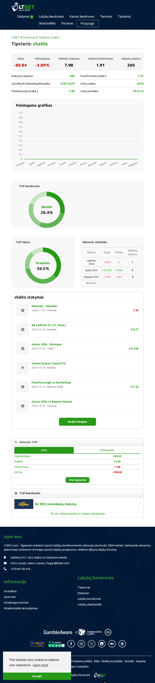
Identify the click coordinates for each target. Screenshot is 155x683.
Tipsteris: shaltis (49, 37)
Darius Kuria (21, 466)
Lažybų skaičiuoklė (89, 604)
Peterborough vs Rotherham (51, 382)
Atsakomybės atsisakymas (21, 608)
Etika (97, 661)
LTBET (15, 37)
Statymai (83, 593)
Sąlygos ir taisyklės (77, 666)
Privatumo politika (81, 661)
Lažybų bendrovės (51, 16)
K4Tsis (18, 472)
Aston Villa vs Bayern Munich (52, 401)
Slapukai (141, 661)
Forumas (67, 23)
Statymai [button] (24, 16)
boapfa (18, 461)
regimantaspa (22, 456)
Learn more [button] (40, 665)
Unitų (44, 450)
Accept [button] (37, 676)
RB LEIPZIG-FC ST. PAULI (49, 325)
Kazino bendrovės (82, 16)
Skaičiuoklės (47, 23)
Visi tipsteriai (77, 480)
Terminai (106, 16)
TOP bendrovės (29, 493)
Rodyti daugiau (77, 421)
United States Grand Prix (49, 363)
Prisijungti (87, 23)
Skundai (129, 661)
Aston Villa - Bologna (47, 344)
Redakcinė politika (112, 661)
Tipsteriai (124, 16)
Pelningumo (107, 450)
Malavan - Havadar (44, 306)
